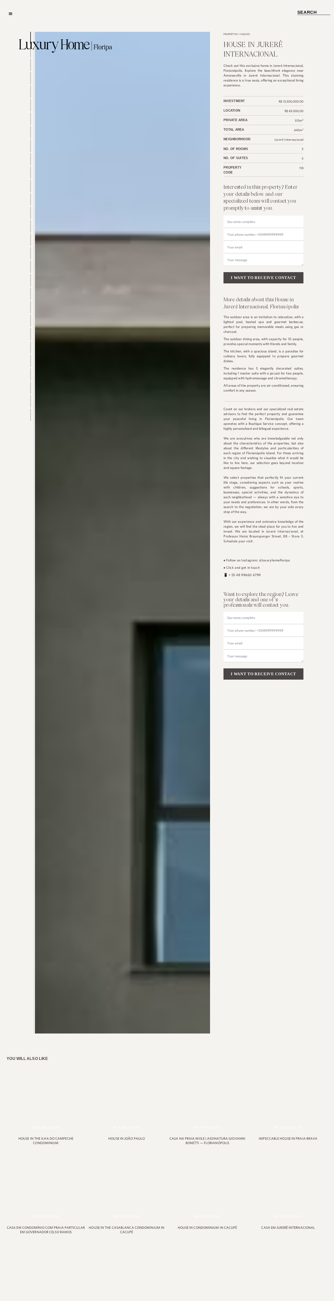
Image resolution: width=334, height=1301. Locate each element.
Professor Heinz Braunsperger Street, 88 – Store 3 (263, 536)
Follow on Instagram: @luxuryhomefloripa (258, 560)
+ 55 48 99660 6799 (245, 575)
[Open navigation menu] (10, 13)
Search (313, 12)
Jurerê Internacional (288, 140)
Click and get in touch (243, 567)
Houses (245, 34)
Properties (230, 34)
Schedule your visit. (238, 541)
